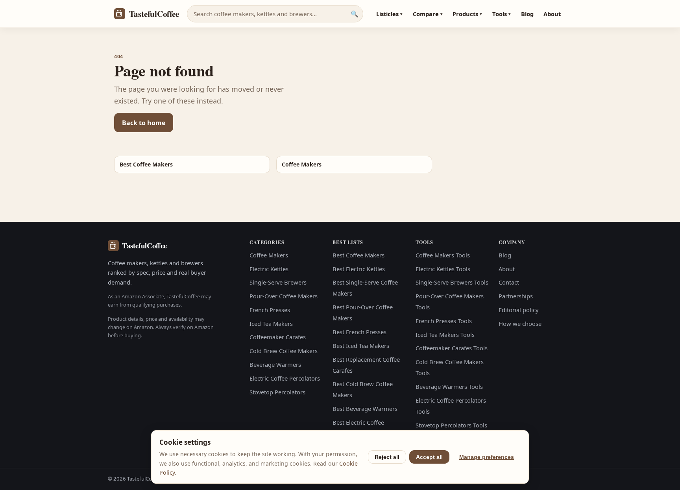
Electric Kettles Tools (443, 269)
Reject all (387, 457)
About (552, 14)
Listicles (389, 14)
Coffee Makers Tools (443, 255)
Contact (509, 282)
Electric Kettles (268, 269)
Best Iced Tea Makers (361, 345)
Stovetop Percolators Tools (451, 425)
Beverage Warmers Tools (449, 386)
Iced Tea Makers (271, 323)
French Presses (269, 310)
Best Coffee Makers (358, 255)
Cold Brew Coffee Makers (283, 351)
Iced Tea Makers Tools (445, 334)
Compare (428, 14)
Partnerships (516, 296)
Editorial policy (519, 310)
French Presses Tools (444, 321)
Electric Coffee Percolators (284, 378)
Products (467, 14)
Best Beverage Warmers (365, 408)
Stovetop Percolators (277, 392)
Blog (527, 14)
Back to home (143, 122)
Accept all (429, 457)
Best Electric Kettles (359, 269)
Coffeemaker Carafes (277, 337)
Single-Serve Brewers (278, 282)
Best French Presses (359, 332)
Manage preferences (486, 457)
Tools (501, 14)
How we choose (520, 323)
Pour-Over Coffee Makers (283, 296)
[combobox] (275, 13)
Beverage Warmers (275, 364)
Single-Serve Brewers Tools (452, 282)
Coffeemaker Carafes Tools (452, 348)
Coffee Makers (268, 255)
